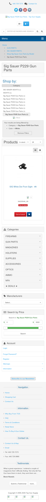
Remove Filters (23, 133)
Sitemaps (6, 364)
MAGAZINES (12, 247)
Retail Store (9, 427)
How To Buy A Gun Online (14, 431)
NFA (8, 280)
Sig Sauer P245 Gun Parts (15, 114)
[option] (23, 473)
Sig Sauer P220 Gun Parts (13, 96)
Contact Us (33, 4)
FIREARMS (11, 236)
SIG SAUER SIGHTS (11, 90)
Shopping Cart (10, 397)
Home (4, 45)
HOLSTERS (11, 253)
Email (7, 448)
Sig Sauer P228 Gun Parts (13, 105)
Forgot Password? (10, 354)
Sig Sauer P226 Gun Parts (13, 102)
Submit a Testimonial (18, 484)
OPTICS (9, 269)
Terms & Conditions (12, 422)
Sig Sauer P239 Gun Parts (13, 111)
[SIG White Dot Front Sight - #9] (23, 168)
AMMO (9, 275)
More (18, 118)
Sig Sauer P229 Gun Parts (13, 108)
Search (23, 334)
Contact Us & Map (12, 443)
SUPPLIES (11, 258)
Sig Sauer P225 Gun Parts (13, 99)
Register (6, 359)
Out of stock (20, 214)
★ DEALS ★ (11, 286)
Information (7, 369)
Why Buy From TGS (12, 414)
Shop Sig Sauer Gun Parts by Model (20, 54)
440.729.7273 (18, 4)
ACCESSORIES (13, 264)
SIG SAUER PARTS (14, 51)
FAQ (6, 418)
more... (32, 484)
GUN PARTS (11, 48)
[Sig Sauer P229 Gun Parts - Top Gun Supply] (23, 17)
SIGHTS (6, 93)
